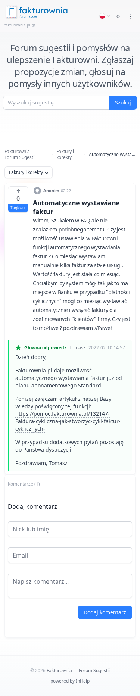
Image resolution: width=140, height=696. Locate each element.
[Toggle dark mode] (118, 16)
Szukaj (123, 102)
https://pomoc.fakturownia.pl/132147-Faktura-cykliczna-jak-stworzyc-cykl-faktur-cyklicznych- (68, 421)
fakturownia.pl (17, 25)
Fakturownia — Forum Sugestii (19, 154)
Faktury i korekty (65, 154)
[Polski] (105, 16)
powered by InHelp (70, 681)
